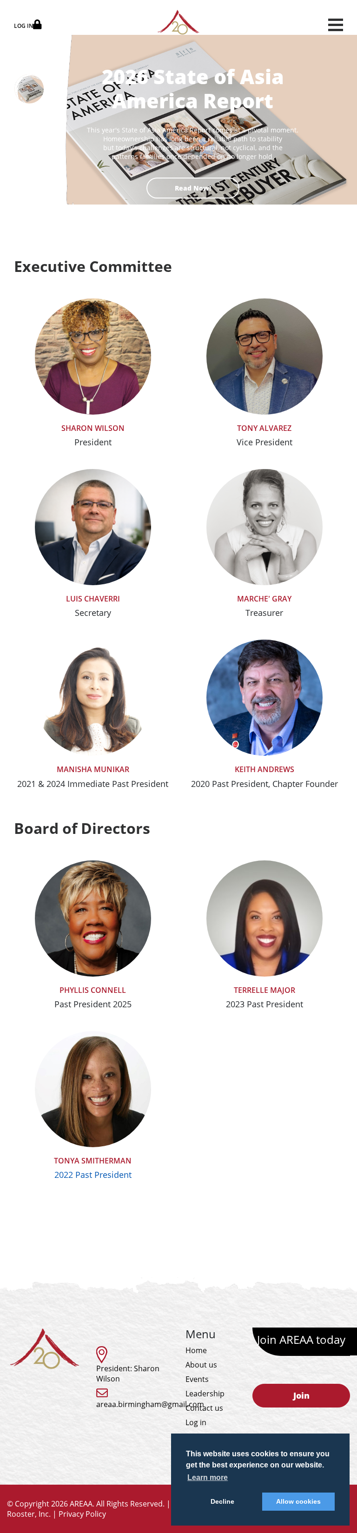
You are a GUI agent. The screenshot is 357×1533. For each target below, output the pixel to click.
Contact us (204, 1408)
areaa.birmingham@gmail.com (150, 1404)
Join (301, 1395)
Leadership (205, 1393)
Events (197, 1379)
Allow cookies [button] (298, 1501)
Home (196, 1350)
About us (201, 1365)
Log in (195, 1422)
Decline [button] (222, 1501)
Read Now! (193, 188)
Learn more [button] (207, 1477)
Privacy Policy (82, 1514)
